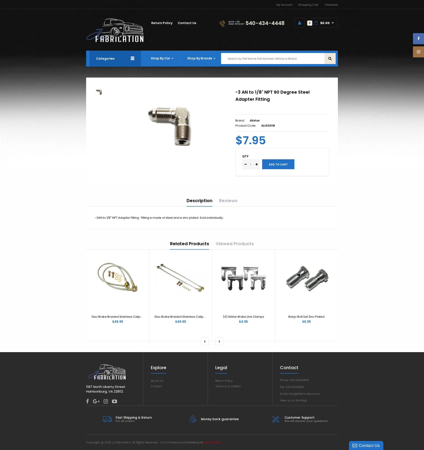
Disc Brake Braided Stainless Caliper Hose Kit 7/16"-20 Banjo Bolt (200, 317)
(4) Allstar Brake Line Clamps (243, 317)
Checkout (331, 5)
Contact (156, 386)
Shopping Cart (308, 5)
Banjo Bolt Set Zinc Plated (306, 317)
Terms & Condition (228, 386)
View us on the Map (293, 400)
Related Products (189, 244)
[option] (173, 123)
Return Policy (224, 381)
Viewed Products (235, 244)
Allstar (255, 120)
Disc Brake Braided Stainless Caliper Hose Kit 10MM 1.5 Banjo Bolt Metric (142, 317)
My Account (284, 5)
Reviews (228, 200)
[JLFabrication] (115, 41)
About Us (157, 381)
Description (199, 200)
